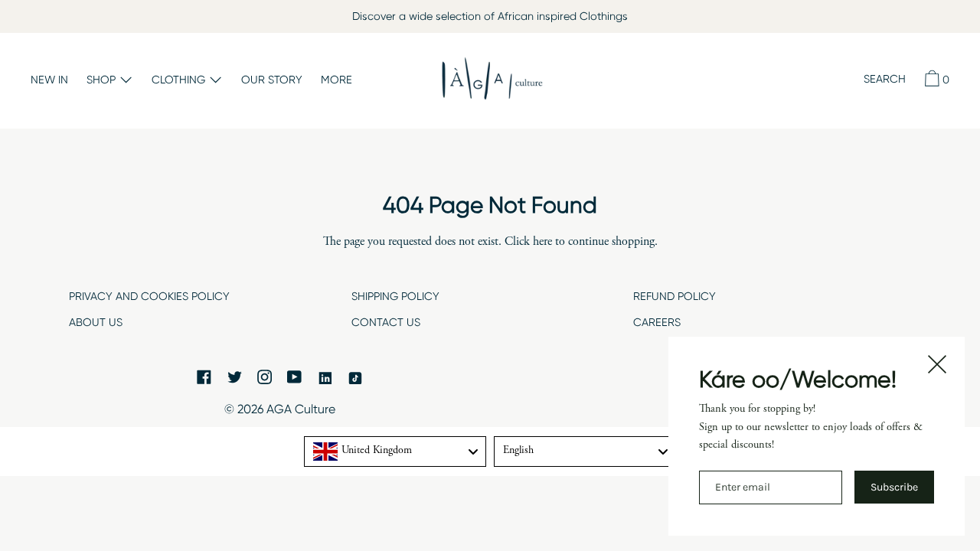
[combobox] (395, 451)
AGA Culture (300, 409)
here (542, 242)
